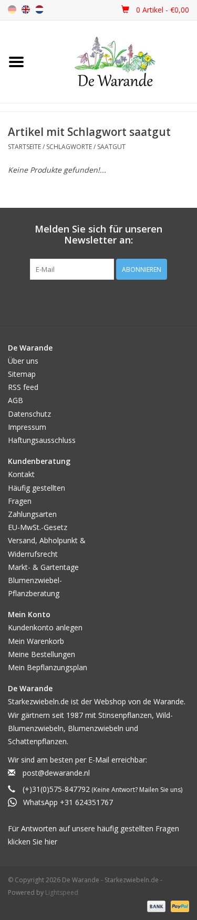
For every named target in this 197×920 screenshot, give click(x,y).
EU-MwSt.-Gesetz (37, 527)
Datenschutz (29, 414)
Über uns (23, 361)
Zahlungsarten (32, 514)
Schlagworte (69, 146)
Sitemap (22, 374)
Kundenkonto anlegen (45, 627)
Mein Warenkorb (36, 641)
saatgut (111, 146)
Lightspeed (61, 892)
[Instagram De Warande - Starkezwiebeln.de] (108, 301)
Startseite (24, 146)
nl (39, 9)
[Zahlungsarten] (155, 905)
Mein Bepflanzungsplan (47, 667)
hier (51, 842)
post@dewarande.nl (56, 773)
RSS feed (23, 387)
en (26, 9)
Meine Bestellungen (41, 654)
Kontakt (21, 474)
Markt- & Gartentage (43, 567)
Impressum (27, 427)
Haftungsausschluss (42, 440)
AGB (15, 400)
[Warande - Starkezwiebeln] (114, 61)
